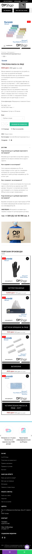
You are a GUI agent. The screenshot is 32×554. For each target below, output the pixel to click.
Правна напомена (6, 463)
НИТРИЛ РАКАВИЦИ (16, 288)
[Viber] (9, 552)
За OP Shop (4, 457)
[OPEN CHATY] (27, 547)
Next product (6, 56)
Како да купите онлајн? (8, 478)
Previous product (2, 56)
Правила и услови (6, 466)
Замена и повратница (8, 487)
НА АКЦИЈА (7, 10)
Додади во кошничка (19, 124)
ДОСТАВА (4, 147)
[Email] (11, 140)
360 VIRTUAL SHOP (21, 10)
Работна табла (6, 495)
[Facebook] (9, 140)
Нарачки (3, 498)
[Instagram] (4, 537)
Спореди (6, 129)
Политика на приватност (9, 460)
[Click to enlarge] (4, 46)
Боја (2, 115)
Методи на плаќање (7, 481)
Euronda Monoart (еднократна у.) (11, 54)
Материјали (10, 52)
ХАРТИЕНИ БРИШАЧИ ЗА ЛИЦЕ (16, 327)
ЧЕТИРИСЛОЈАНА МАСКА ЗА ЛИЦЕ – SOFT (16, 406)
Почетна (3, 52)
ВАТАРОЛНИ (16, 366)
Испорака (4, 484)
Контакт (3, 469)
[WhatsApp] (24, 552)
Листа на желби (18, 129)
